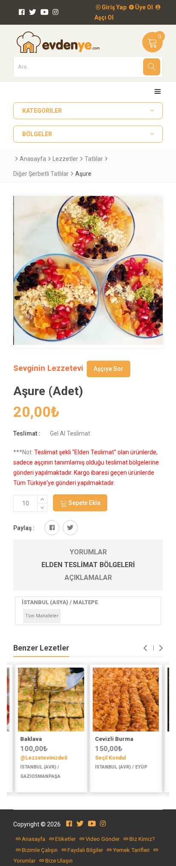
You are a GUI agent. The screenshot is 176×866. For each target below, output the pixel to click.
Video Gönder (102, 839)
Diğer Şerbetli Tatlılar (41, 173)
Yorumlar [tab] (88, 552)
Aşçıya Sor (108, 368)
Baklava (30, 739)
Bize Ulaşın (59, 860)
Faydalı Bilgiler (85, 850)
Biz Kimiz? (142, 839)
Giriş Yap (113, 7)
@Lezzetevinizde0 (43, 758)
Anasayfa (33, 158)
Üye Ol (143, 7)
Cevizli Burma (113, 739)
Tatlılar (94, 158)
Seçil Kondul (109, 758)
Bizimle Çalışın (40, 850)
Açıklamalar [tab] (88, 578)
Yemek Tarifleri (131, 850)
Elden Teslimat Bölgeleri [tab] (88, 565)
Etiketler (65, 839)
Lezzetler (65, 158)
